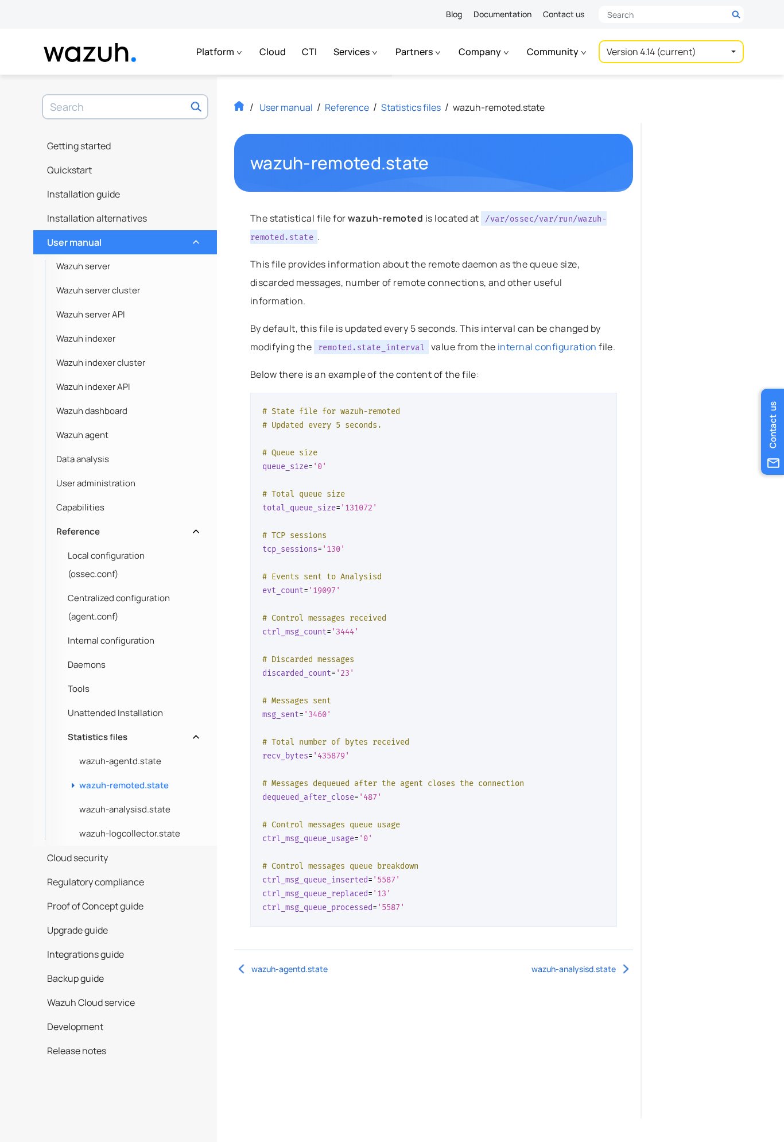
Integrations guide (85, 954)
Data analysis (82, 459)
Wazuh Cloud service (91, 1002)
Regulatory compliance (95, 882)
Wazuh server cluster (98, 290)
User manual (122, 239)
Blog (454, 14)
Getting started (79, 146)
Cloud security (77, 857)
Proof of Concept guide (95, 906)
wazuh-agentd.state (120, 761)
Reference (126, 528)
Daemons (87, 665)
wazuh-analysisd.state (124, 809)
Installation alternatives (97, 218)
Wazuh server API (90, 314)
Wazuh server (83, 266)
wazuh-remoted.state (124, 785)
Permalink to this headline (436, 163)
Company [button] (481, 51)
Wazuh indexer (85, 338)
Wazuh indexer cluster (100, 363)
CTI (309, 51)
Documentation (502, 14)
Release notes (76, 1050)
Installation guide (83, 194)
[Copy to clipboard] (604, 406)
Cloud (272, 51)
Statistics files (132, 734)
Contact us (563, 14)
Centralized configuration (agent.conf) (119, 607)
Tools (79, 689)
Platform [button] (216, 51)
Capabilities (80, 507)
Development (75, 1026)
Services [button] (352, 51)
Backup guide (75, 978)
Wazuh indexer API (93, 387)
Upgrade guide (77, 930)
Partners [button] (414, 51)
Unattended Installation (115, 713)
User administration (95, 483)
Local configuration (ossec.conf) (106, 564)
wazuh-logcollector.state (129, 833)
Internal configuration (111, 640)
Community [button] (553, 51)
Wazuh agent (82, 435)
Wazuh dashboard (91, 411)
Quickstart (69, 170)
